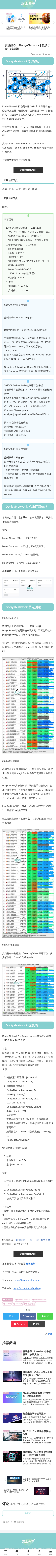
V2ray (8, 1304)
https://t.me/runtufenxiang (27, 1280)
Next (53, 22)
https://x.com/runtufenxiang (27, 1288)
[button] (36, 1324)
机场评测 (31, 1304)
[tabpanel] (16, 22)
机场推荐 (30, 1263)
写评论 (28, 1513)
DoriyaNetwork (28, 170)
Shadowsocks (40, 1300)
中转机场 (19, 1304)
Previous (2, 22)
